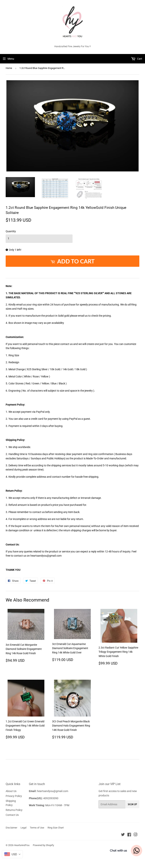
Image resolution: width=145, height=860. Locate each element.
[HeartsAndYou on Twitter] (123, 835)
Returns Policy (14, 809)
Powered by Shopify (43, 845)
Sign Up (132, 804)
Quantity (11, 231)
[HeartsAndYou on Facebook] (129, 835)
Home (9, 68)
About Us (11, 791)
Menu (11, 58)
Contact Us (12, 814)
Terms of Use (37, 827)
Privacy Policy (14, 796)
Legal (23, 827)
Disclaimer (11, 827)
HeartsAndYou (21, 845)
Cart (139, 58)
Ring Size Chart (56, 827)
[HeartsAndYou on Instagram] (135, 835)
